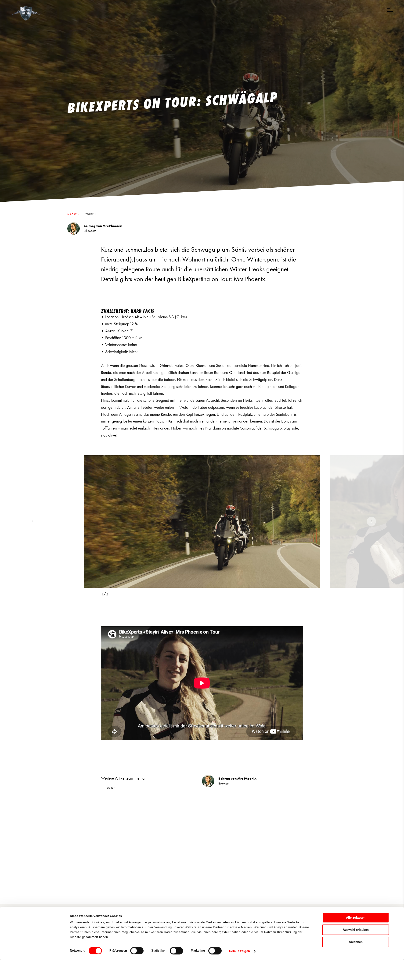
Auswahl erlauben (356, 929)
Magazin (73, 214)
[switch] (137, 950)
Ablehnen (356, 942)
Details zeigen (239, 951)
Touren (91, 214)
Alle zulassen (355, 917)
